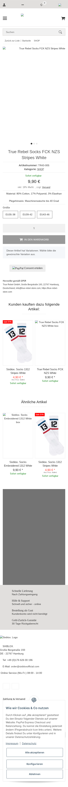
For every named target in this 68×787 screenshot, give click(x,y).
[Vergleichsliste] (41, 5)
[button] (22, 5)
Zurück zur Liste (12, 41)
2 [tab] (34, 143)
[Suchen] (62, 32)
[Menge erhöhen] (61, 228)
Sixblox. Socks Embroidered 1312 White (18, 463)
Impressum (12, 743)
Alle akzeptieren (34, 752)
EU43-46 (46, 214)
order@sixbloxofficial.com (25, 666)
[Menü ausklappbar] (5, 18)
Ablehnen (34, 774)
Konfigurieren (35, 763)
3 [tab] (36, 143)
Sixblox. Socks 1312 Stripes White (18, 371)
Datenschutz (29, 743)
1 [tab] (31, 143)
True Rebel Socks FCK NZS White (50, 371)
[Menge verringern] (6, 228)
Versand (46, 187)
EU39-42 (29, 214)
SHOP (40, 169)
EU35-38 (12, 214)
